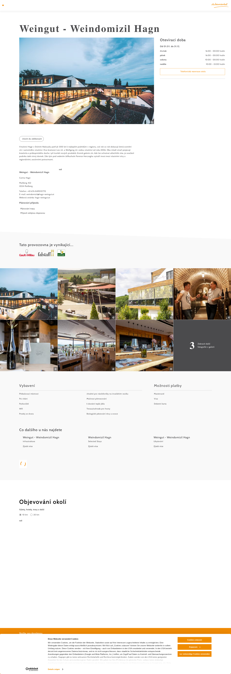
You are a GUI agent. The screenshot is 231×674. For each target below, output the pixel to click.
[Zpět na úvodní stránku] (220, 5)
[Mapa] (9, 5)
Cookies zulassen (194, 640)
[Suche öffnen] (16, 5)
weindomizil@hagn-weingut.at (40, 194)
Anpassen (193, 647)
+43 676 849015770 (36, 191)
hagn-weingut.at (42, 197)
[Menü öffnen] (3, 5)
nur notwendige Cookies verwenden (194, 654)
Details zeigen (54, 669)
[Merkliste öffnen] (13, 5)
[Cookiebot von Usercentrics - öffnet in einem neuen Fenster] (31, 669)
